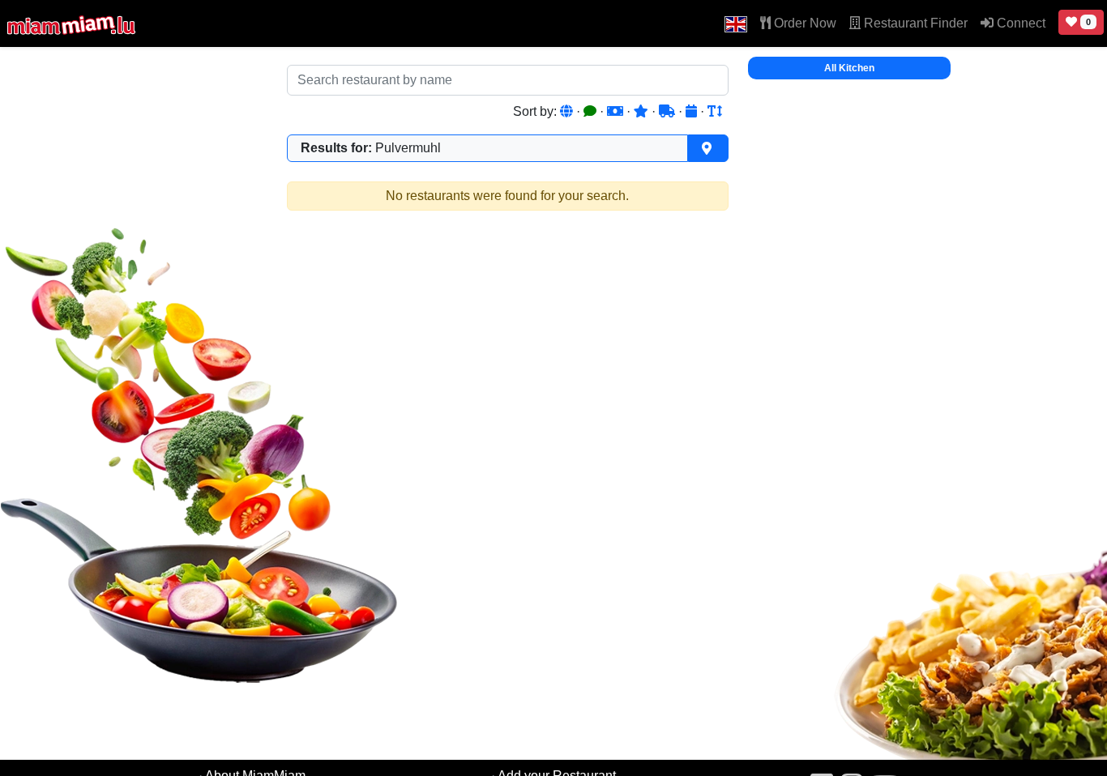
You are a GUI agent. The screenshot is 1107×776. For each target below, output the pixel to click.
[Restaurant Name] (714, 111)
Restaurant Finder (914, 23)
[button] (736, 23)
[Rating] (643, 111)
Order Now (803, 23)
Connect (1019, 23)
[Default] (568, 111)
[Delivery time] (668, 111)
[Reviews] (591, 111)
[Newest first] (693, 111)
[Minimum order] (616, 111)
